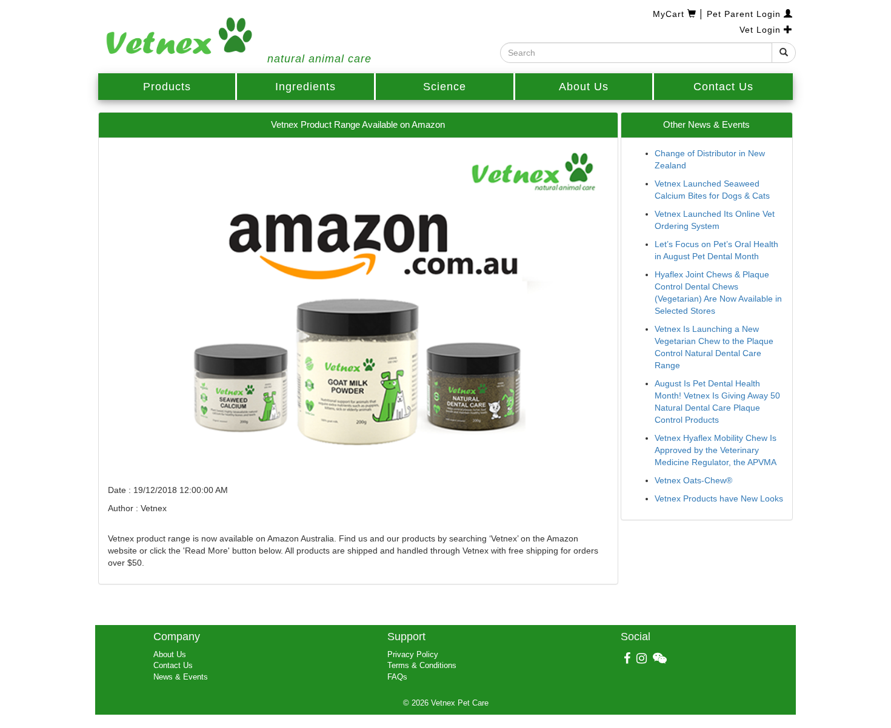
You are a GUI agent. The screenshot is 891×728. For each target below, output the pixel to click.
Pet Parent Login (745, 14)
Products (167, 87)
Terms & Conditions (421, 665)
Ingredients (305, 87)
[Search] (784, 52)
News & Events (180, 676)
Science (444, 87)
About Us (584, 87)
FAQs (397, 676)
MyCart (670, 14)
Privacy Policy (412, 654)
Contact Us (723, 87)
